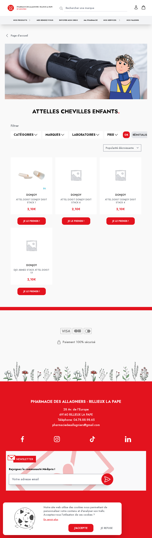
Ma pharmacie (91, 20)
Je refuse (107, 528)
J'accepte (80, 528)
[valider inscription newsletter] (107, 479)
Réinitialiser (141, 135)
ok (126, 135)
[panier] (143, 7)
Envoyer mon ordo (68, 20)
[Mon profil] (136, 7)
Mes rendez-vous (45, 20)
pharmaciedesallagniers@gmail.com (76, 425)
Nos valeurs (133, 20)
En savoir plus (51, 519)
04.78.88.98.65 (84, 420)
